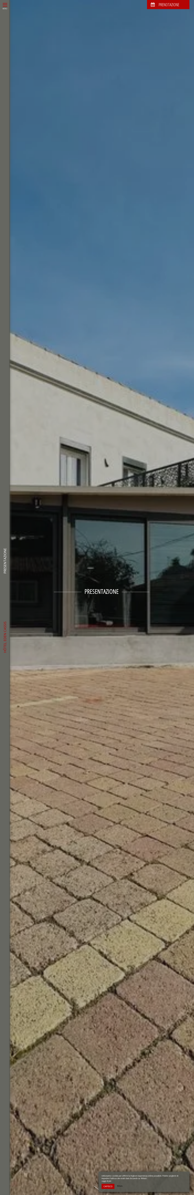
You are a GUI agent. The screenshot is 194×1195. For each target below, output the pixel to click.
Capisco (108, 1186)
